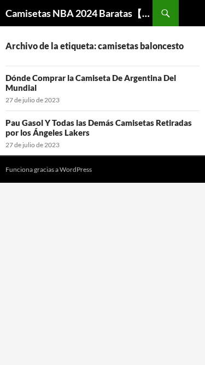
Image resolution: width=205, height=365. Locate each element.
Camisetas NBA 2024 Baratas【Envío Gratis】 (79, 13)
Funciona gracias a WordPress (48, 169)
